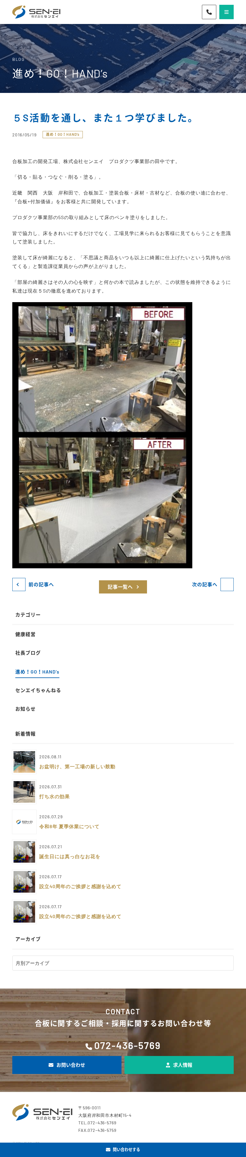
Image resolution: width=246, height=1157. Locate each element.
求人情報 (182, 1065)
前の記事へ (41, 584)
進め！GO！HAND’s (63, 134)
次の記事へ (205, 584)
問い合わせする (126, 1149)
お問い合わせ (70, 1065)
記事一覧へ (120, 587)
